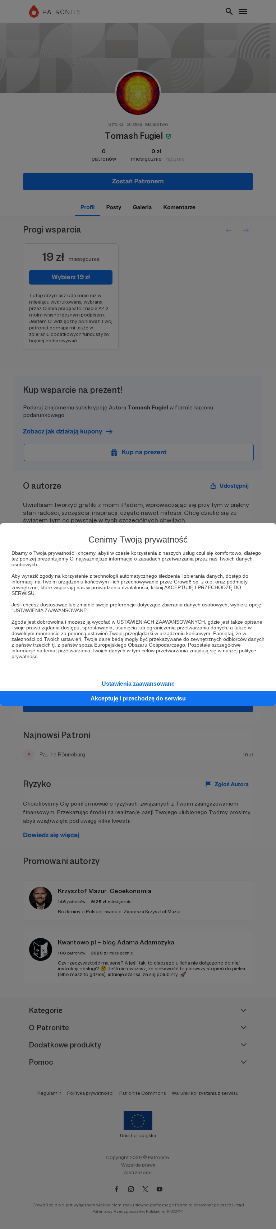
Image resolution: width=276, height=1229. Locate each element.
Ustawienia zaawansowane (138, 684)
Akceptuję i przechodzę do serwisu (138, 698)
